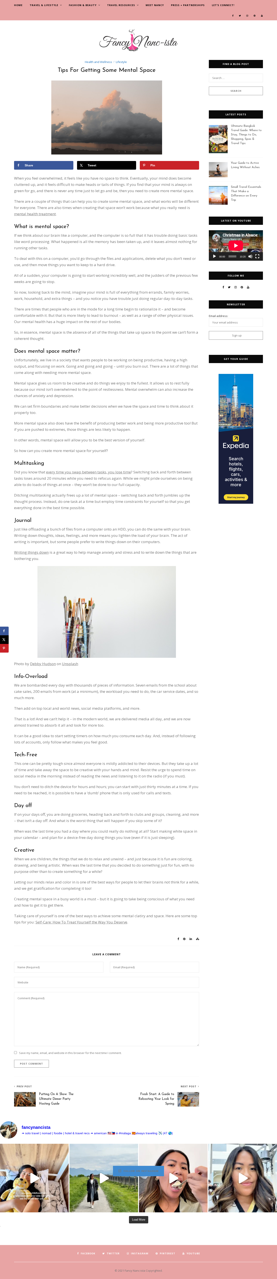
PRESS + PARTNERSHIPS (188, 5)
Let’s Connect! (223, 5)
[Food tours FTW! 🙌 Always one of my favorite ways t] (173, 1178)
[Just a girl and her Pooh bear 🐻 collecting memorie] (34, 1178)
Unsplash (70, 663)
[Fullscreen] (257, 256)
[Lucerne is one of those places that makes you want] (103, 1178)
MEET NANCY (155, 5)
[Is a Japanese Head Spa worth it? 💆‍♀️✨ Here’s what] (242, 1178)
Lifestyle (121, 62)
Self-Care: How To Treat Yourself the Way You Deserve (81, 922)
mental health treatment (35, 213)
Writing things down (31, 552)
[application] (236, 245)
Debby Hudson (43, 663)
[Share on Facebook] (4, 631)
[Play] (214, 256)
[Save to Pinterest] (4, 648)
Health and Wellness (98, 62)
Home (18, 5)
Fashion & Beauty (83, 5)
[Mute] (250, 256)
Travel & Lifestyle (44, 5)
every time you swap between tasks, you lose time (88, 472)
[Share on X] (4, 639)
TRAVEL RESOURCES (121, 5)
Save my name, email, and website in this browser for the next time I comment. (70, 1053)
